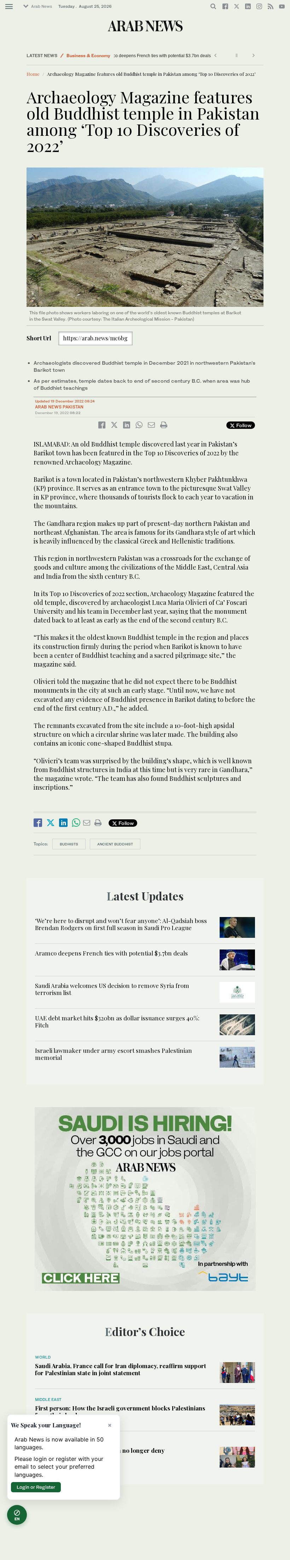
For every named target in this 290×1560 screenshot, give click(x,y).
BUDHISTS (69, 844)
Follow (243, 425)
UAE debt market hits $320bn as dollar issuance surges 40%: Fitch (117, 1021)
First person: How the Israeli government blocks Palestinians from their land (120, 1411)
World (43, 1357)
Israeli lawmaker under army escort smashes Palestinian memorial (113, 1053)
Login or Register (36, 1487)
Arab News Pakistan (59, 406)
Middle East (48, 1399)
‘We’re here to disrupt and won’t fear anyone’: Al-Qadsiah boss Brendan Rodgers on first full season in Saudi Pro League (121, 924)
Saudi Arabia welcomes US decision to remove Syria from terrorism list (112, 989)
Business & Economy (88, 55)
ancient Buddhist (115, 844)
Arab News (41, 6)
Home (33, 74)
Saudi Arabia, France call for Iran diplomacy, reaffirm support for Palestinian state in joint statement (120, 1369)
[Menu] (9, 7)
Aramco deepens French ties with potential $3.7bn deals (171, 55)
